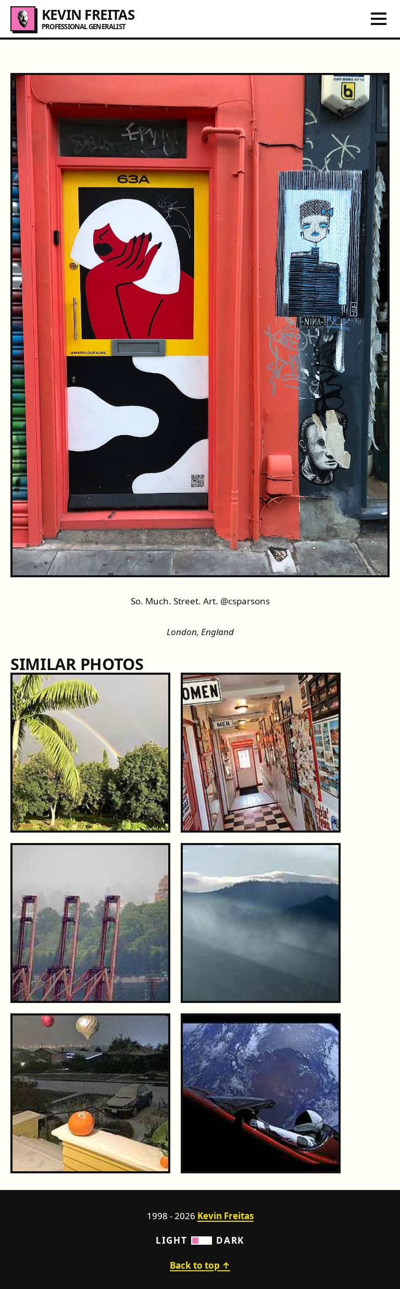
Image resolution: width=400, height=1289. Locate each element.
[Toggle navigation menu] (379, 18)
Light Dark (200, 1240)
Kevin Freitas (225, 1216)
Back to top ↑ (200, 1265)
